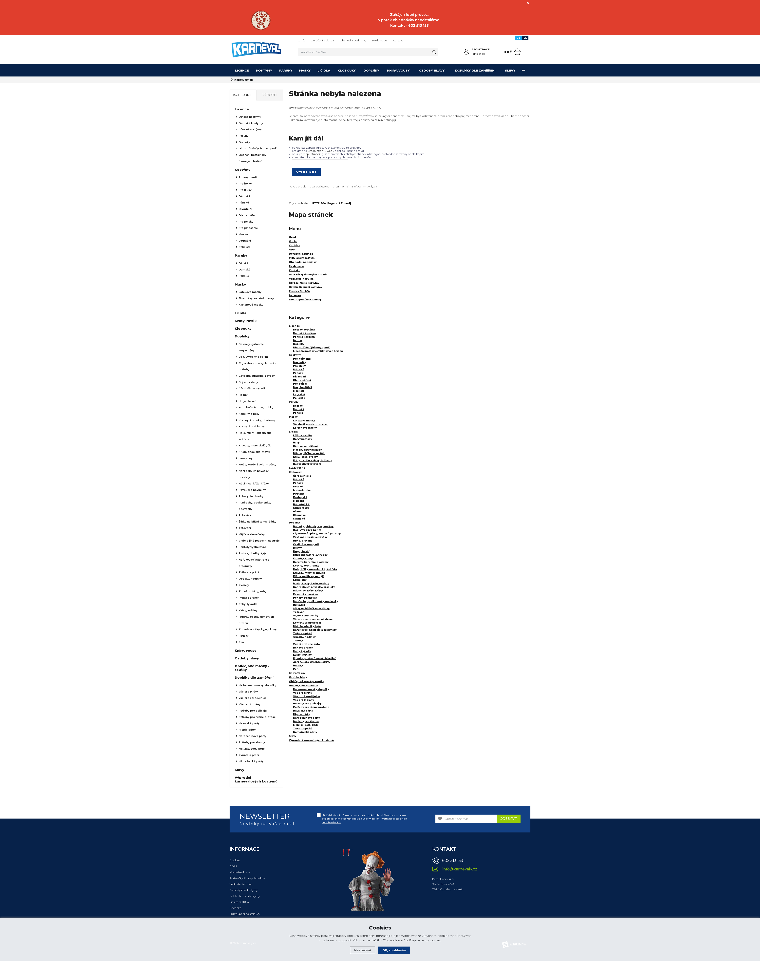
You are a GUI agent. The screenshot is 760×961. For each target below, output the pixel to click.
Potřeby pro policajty (307, 703)
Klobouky (347, 70)
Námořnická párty (305, 732)
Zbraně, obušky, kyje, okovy (311, 661)
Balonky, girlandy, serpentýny (313, 526)
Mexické (298, 500)
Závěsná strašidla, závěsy (310, 537)
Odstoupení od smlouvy (245, 913)
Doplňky (371, 70)
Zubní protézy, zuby (306, 644)
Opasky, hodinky (304, 636)
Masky (305, 70)
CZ (518, 37)
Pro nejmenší (302, 358)
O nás (301, 40)
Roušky (298, 665)
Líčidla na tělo (302, 435)
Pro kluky (299, 365)
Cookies (235, 860)
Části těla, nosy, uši (306, 544)
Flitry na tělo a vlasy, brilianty (312, 460)
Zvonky (298, 640)
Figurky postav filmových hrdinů (314, 658)
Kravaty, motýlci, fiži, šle (309, 572)
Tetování (299, 611)
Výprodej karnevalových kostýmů (311, 740)
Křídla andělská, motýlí (308, 576)
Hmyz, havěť (301, 551)
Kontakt (398, 40)
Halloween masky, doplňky (311, 689)
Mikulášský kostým (241, 872)
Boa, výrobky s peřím (307, 529)
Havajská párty (303, 710)
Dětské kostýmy (304, 329)
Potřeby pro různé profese (311, 707)
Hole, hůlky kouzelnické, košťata (315, 569)
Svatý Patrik (297, 467)
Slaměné (299, 518)
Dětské (298, 405)
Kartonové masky (305, 427)
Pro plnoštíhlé (302, 387)
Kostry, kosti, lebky (306, 565)
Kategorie (243, 95)
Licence (242, 70)
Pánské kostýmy (304, 336)
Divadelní (299, 376)
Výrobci (269, 95)
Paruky (285, 70)
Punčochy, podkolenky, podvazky (315, 601)
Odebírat (508, 819)
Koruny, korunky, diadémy (310, 562)
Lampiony (299, 579)
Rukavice (299, 604)
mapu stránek (312, 154)
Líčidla (323, 70)
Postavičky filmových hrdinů (247, 878)
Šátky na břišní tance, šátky (311, 608)
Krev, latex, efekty (305, 456)
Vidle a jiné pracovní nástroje (313, 619)
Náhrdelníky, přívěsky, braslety (314, 587)
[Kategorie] (523, 70)
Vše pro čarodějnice (306, 696)
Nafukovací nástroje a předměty (314, 629)
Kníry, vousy (398, 70)
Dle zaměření (302, 380)
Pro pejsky (300, 383)
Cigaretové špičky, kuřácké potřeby (317, 533)
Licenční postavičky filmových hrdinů (318, 351)
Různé (297, 511)
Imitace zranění (303, 647)
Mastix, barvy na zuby (307, 449)
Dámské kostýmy (304, 333)
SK (525, 37)
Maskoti (298, 390)
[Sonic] (261, 20)
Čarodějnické (302, 475)
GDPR (233, 866)
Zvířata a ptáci (302, 633)
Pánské (298, 373)
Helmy (297, 547)
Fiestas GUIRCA (239, 902)
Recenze (235, 907)
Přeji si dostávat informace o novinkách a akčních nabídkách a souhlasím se (364, 819)
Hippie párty (301, 714)
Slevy (510, 70)
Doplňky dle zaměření (475, 70)
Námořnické (301, 504)
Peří (295, 669)
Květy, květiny (302, 654)
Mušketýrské (302, 490)
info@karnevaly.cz (365, 186)
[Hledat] (434, 52)
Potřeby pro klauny (306, 721)
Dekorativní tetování (307, 463)
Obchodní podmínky (353, 40)
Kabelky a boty (303, 558)
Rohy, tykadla (302, 651)
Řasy (296, 442)
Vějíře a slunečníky (305, 615)
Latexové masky (304, 420)
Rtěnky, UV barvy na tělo (309, 453)
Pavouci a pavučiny (305, 594)
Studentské (301, 507)
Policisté (299, 397)
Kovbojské (300, 497)
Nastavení (362, 950)
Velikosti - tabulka (241, 884)
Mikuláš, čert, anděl (306, 724)
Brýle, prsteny (302, 540)
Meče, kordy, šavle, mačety (311, 583)
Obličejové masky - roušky (306, 681)
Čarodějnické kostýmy (244, 890)
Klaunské (299, 515)
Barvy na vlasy (302, 439)
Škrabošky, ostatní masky (310, 424)
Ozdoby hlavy (432, 70)
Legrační (299, 394)
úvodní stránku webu (321, 150)
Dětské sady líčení (305, 446)
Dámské (298, 369)
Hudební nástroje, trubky (310, 554)
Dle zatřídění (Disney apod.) (311, 347)
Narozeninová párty (306, 717)
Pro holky (299, 362)
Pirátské (299, 493)
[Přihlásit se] (466, 51)
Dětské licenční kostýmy (245, 896)
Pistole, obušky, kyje (307, 626)
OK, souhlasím (394, 950)
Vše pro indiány (303, 699)
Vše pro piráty (302, 692)
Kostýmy (264, 70)
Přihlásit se (478, 53)
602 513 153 (452, 860)
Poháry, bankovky (305, 597)
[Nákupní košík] (517, 52)
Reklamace (379, 40)
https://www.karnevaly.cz (374, 115)
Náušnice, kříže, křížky (308, 590)
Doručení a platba (322, 40)
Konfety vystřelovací (307, 622)
